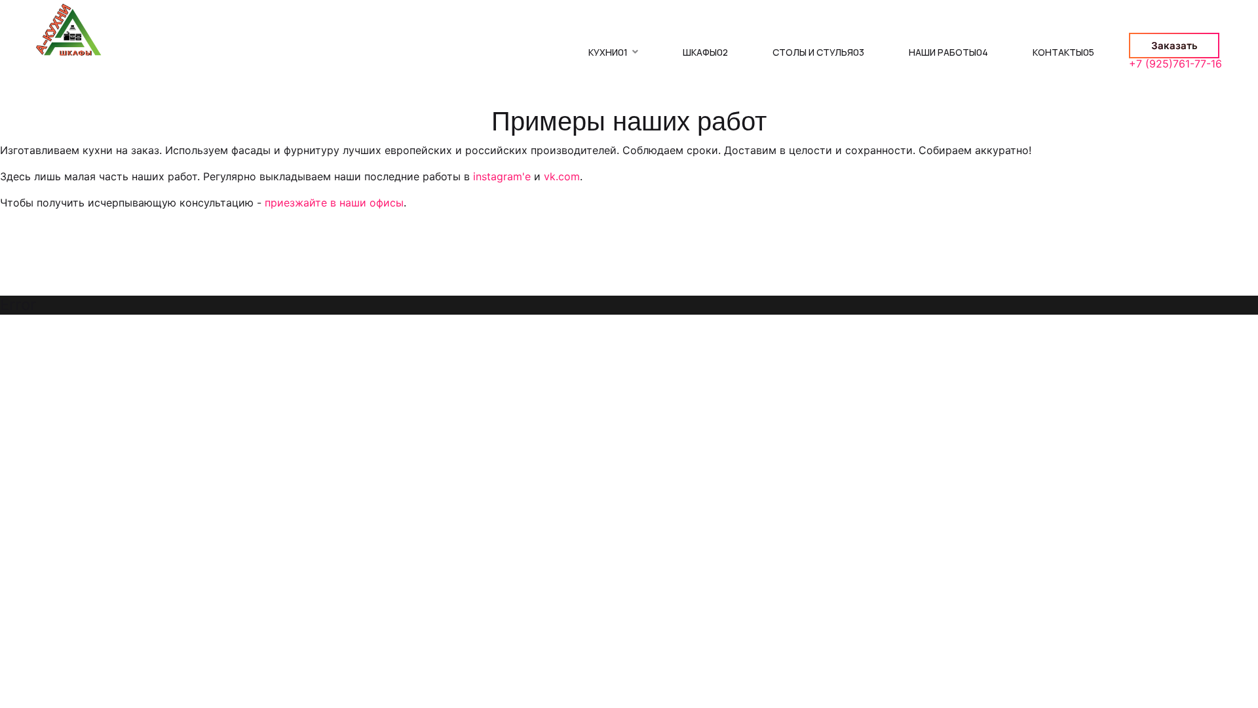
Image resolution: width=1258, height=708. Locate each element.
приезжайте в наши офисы (334, 202)
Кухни (608, 52)
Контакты (1063, 52)
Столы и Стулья (818, 52)
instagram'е (502, 176)
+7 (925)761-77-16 (1175, 63)
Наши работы (948, 52)
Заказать (1174, 45)
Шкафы (705, 52)
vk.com (562, 176)
